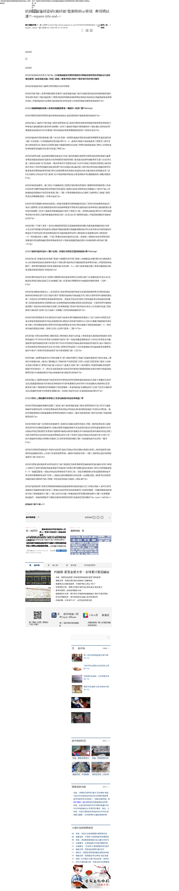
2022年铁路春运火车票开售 (84, 808)
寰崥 (34, 3)
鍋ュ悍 (26, 1)
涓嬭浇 (104, 648)
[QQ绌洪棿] (98, 517)
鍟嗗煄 (68, 1)
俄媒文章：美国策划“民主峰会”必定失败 (92, 856)
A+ (91, 30)
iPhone (72, 617)
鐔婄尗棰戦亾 (85, 1)
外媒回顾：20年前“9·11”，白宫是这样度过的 (74, 600)
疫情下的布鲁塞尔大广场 (81, 711)
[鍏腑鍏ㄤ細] (79, 802)
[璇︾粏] (86, 658)
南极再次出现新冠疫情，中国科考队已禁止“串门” (76, 584)
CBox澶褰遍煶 (99, 615)
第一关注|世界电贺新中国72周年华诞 (96, 655)
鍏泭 (31, 1)
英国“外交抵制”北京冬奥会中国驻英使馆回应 (96, 687)
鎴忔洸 (40, 1)
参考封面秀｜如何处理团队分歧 (68, 590)
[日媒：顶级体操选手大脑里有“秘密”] (77, 692)
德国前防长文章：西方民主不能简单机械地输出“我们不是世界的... (82, 594)
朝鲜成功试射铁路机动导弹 (97, 802)
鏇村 (105, 741)
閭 (34, 8)
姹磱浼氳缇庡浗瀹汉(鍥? (40, 537)
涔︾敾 (35, 1)
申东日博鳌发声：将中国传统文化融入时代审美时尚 (77, 597)
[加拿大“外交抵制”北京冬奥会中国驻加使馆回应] (81, 772)
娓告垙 (64, 1)
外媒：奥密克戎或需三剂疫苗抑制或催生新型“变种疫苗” (78, 577)
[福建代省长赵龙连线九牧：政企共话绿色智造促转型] (100, 772)
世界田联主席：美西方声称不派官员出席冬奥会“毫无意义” (79, 587)
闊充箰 (45, 1)
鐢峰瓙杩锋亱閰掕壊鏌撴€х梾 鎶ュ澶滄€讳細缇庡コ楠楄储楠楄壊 (53, 532)
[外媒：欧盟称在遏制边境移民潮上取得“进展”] (100, 755)
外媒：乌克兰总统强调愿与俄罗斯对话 (91, 834)
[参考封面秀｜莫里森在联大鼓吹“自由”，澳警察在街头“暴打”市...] (77, 661)
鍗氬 (34, 5)
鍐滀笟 (22, 1)
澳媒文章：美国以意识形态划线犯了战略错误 (74, 580)
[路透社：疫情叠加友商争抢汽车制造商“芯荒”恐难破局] (77, 682)
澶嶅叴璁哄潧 (75, 1)
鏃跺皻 (59, 1)
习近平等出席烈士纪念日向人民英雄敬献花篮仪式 (96, 666)
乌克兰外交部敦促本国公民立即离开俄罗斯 (90, 796)
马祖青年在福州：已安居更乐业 (96, 676)
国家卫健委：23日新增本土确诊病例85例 (90, 815)
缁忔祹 (3, 1)
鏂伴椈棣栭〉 (31, 517)
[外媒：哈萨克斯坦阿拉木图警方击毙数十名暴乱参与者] (77, 671)
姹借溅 (54, 1)
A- (87, 30)
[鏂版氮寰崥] (94, 517)
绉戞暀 (7, 1)
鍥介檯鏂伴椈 (30, 25)
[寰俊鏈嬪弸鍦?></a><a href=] (102, 517)
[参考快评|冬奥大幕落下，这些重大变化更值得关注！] (81, 755)
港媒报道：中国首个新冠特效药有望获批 (92, 837)
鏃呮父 (49, 1)
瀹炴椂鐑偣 (77, 530)
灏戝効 (17, 1)
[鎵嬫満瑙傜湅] (82, 30)
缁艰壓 (12, 1)
